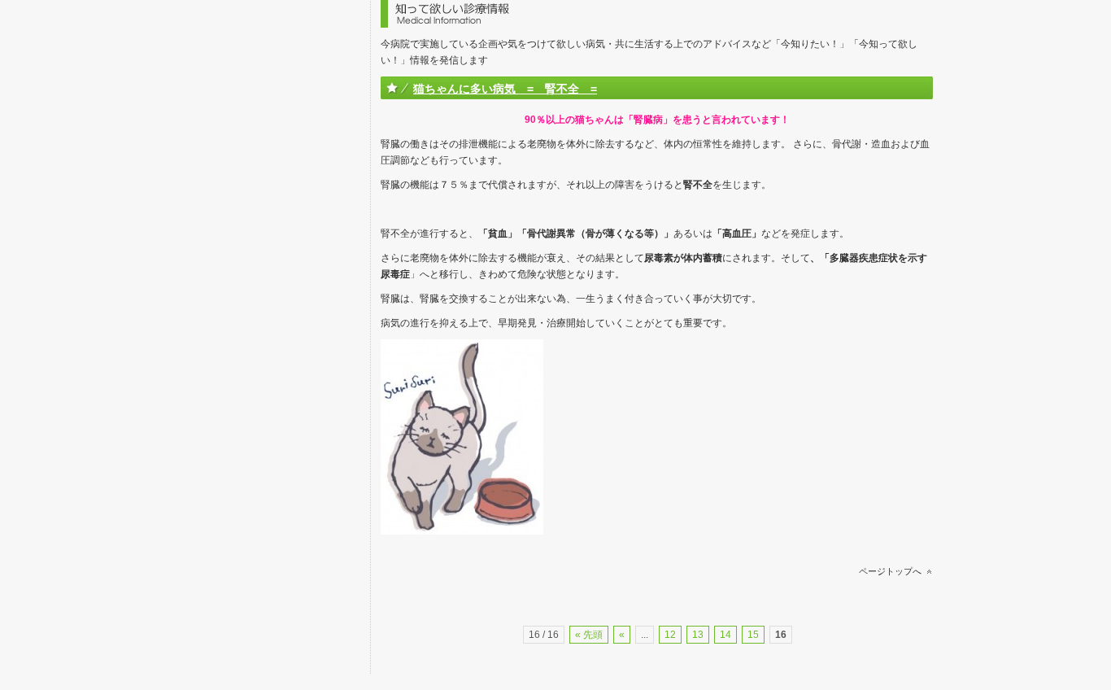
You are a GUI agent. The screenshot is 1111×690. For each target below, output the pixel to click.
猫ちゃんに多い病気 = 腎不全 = (505, 88)
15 (753, 634)
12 (670, 634)
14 (725, 634)
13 (698, 634)
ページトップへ (890, 571)
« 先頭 (589, 634)
